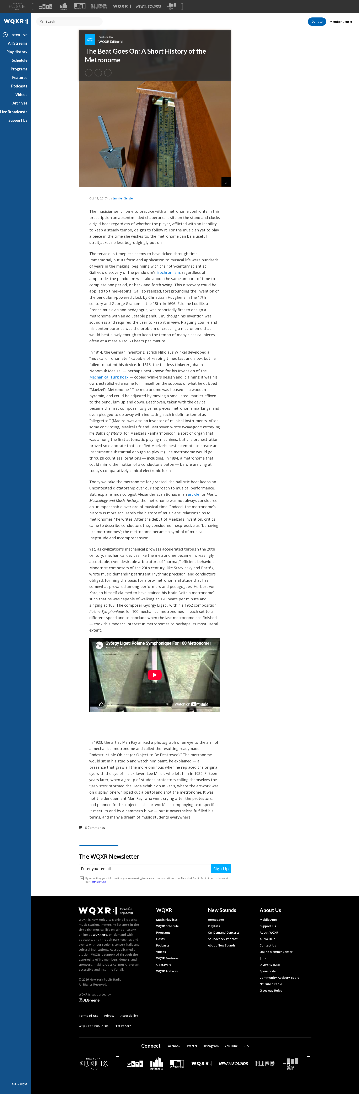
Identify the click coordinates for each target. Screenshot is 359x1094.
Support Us (18, 120)
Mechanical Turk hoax (108, 377)
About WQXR (269, 932)
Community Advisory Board (280, 978)
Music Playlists (166, 920)
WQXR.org (100, 935)
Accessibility (129, 1016)
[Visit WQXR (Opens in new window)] (122, 7)
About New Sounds (221, 945)
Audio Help (267, 939)
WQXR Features (167, 958)
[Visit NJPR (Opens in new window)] (99, 6)
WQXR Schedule (167, 926)
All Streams (17, 43)
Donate (317, 21)
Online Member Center (276, 952)
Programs (19, 69)
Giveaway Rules (271, 990)
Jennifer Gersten (123, 198)
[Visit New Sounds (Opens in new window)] (148, 6)
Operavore (163, 965)
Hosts (160, 939)
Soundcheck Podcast (223, 939)
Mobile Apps (268, 920)
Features (19, 77)
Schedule (19, 60)
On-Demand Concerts (223, 932)
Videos (21, 94)
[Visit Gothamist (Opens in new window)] (63, 6)
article (193, 494)
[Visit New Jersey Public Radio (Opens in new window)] (265, 1063)
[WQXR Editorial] (91, 39)
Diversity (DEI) (270, 965)
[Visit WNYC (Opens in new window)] (45, 6)
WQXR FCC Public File (93, 1026)
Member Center (341, 22)
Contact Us (268, 945)
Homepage (216, 920)
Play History (16, 51)
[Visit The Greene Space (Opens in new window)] (171, 6)
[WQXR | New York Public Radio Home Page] (15, 21)
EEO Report (122, 1026)
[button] (226, 182)
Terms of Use (88, 1016)
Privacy (109, 1016)
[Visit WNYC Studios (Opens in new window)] (80, 6)
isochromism (168, 272)
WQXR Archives (167, 971)
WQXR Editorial (110, 41)
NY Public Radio (271, 984)
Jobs (263, 958)
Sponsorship (269, 971)
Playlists (214, 926)
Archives (19, 103)
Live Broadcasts (13, 111)
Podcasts (19, 86)
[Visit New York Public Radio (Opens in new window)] (93, 1063)
